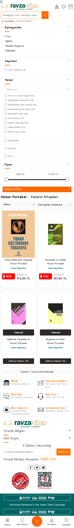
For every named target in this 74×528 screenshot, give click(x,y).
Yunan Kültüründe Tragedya (18, 260)
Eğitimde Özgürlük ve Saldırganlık (18, 339)
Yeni (10, 156)
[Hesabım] (56, 7)
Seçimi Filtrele (13, 189)
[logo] (20, 6)
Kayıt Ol (63, 452)
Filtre (7, 204)
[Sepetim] (70, 7)
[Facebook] (30, 467)
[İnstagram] (43, 467)
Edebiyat (10, 50)
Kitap (8, 36)
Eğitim (9, 41)
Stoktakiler (13, 140)
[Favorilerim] (63, 7)
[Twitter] (37, 467)
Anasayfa (9, 21)
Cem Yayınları (18, 268)
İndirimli (12, 148)
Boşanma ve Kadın (55, 339)
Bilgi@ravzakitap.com (57, 411)
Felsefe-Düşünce (15, 46)
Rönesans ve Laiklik (55, 260)
